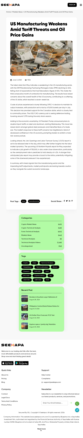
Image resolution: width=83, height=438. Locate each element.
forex (23, 201)
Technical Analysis (28, 239)
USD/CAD (26, 280)
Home (8, 12)
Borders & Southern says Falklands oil (43, 297)
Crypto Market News (28, 224)
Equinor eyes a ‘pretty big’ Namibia (42, 324)
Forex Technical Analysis (30, 231)
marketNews (27, 267)
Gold (47, 271)
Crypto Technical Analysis (30, 228)
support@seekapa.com (52, 382)
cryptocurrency (39, 275)
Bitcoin (55, 267)
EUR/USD (37, 271)
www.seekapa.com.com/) (39, 417)
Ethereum (26, 271)
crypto (25, 263)
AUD (47, 280)
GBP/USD (38, 280)
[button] (41, 430)
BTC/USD (26, 275)
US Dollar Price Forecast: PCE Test (41, 315)
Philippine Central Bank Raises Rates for (44, 306)
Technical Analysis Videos (30, 242)
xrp (50, 275)
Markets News (17, 12)
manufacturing (34, 201)
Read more (41, 429)
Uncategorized (26, 246)
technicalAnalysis (42, 267)
